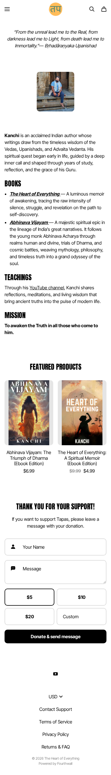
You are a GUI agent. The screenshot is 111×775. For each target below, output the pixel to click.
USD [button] (53, 696)
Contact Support (55, 709)
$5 (29, 597)
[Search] (91, 9)
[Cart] (103, 9)
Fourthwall (64, 763)
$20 (29, 616)
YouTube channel (47, 287)
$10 (81, 597)
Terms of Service (55, 722)
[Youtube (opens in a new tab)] (55, 674)
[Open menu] (7, 9)
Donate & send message (56, 636)
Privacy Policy (55, 734)
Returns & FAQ (56, 747)
